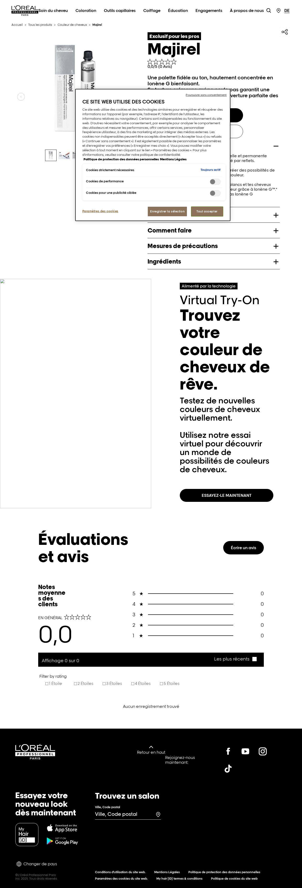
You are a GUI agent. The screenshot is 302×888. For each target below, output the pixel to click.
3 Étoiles (114, 683)
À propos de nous (247, 10)
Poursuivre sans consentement (206, 95)
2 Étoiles (85, 683)
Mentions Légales (167, 872)
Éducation (178, 10)
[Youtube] (245, 751)
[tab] (51, 155)
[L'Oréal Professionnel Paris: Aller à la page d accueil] (24, 15)
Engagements (209, 10)
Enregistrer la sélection (167, 211)
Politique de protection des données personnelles (224, 872)
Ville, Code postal (107, 807)
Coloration (85, 10)
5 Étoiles (172, 683)
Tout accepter (206, 211)
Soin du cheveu (53, 10)
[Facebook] (228, 751)
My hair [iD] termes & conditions (179, 878)
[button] (235, 659)
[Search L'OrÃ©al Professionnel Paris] (269, 10)
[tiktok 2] (228, 768)
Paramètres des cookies (100, 211)
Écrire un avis (243, 547)
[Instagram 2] (262, 751)
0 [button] (198, 593)
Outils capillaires (120, 10)
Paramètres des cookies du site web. (121, 878)
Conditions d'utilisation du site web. (120, 872)
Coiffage (151, 10)
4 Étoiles (143, 683)
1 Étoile (55, 683)
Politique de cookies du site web (234, 878)
